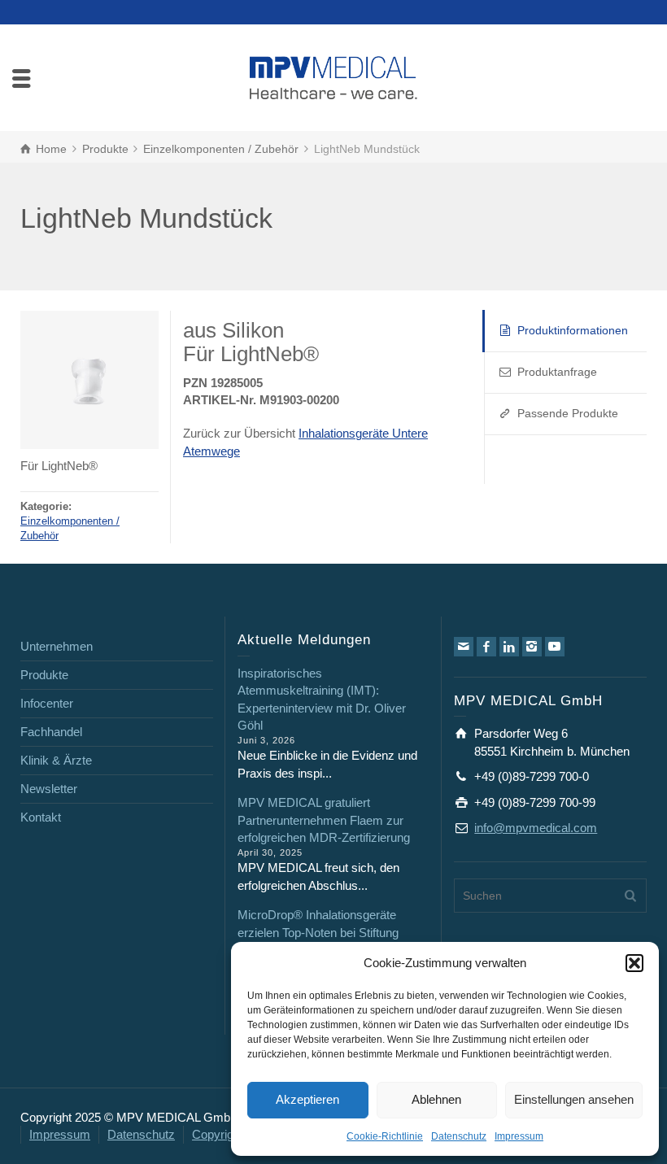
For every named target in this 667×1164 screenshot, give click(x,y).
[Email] (463, 646)
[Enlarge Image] (89, 380)
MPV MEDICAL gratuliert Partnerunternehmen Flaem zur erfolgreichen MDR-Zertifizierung (324, 820)
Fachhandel (51, 732)
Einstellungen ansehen (574, 1099)
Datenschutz (458, 1136)
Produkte (44, 675)
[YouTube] (555, 646)
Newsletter (48, 789)
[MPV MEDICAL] (334, 76)
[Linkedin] (509, 646)
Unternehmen (56, 646)
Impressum (519, 1136)
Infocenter (46, 703)
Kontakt (40, 817)
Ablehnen (436, 1099)
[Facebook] (486, 646)
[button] (634, 963)
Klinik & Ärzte (56, 760)
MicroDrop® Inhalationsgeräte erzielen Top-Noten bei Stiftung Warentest (318, 932)
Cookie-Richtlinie (385, 1136)
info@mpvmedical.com (535, 828)
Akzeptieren (307, 1099)
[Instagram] (532, 646)
